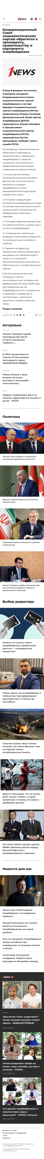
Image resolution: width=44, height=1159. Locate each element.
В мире (5, 350)
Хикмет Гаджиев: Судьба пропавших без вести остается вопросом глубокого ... (17, 338)
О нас (5, 1135)
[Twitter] (17, 315)
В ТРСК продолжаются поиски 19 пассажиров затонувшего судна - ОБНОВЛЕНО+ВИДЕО (16, 358)
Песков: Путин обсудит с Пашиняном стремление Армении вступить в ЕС (19, 458)
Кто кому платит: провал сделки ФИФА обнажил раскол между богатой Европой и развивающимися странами (21, 848)
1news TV (5, 1012)
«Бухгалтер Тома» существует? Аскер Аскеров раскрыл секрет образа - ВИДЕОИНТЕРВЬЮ (21, 1019)
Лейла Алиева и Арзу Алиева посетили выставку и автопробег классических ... (16, 379)
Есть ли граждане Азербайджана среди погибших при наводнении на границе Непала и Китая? (22, 944)
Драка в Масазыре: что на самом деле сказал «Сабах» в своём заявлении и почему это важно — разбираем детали (22, 798)
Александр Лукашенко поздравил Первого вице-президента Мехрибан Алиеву (20, 958)
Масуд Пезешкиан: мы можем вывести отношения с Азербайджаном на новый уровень (20, 928)
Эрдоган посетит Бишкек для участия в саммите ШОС (20, 501)
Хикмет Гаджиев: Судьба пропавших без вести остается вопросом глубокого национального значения (21, 587)
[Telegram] (23, 315)
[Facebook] (14, 315)
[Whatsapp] (20, 315)
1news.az (10, 1145)
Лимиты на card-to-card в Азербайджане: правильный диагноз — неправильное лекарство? (19, 647)
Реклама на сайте (10, 1130)
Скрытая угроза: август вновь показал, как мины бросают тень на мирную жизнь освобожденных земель (21, 748)
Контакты (6, 1138)
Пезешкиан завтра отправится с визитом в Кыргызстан (21, 543)
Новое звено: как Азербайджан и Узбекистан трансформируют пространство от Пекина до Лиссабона (22, 697)
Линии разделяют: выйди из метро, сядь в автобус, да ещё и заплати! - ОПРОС (21, 1066)
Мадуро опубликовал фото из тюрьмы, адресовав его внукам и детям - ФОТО (22, 398)
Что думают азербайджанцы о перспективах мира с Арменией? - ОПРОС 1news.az (20, 1111)
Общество (6, 370)
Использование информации (14, 1133)
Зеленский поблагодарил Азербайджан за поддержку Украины (19, 913)
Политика (6, 330)
